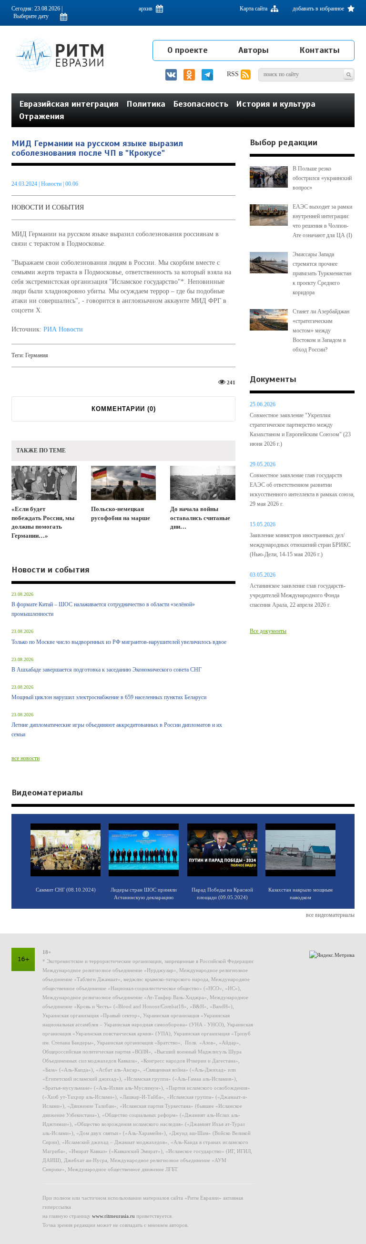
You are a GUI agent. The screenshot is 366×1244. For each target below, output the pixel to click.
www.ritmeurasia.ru (113, 1216)
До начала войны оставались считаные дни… (200, 517)
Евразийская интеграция (69, 104)
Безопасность (200, 104)
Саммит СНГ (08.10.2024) (66, 890)
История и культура (275, 104)
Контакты (319, 50)
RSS (234, 74)
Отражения (41, 116)
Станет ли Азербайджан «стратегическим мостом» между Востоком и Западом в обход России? (321, 330)
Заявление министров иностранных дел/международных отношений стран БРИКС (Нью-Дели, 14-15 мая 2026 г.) (300, 545)
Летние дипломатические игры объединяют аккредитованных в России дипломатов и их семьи (116, 730)
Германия (36, 355)
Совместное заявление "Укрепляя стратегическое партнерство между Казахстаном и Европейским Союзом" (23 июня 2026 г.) (300, 429)
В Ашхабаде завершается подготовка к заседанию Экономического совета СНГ (106, 669)
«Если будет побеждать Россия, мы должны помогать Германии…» (42, 522)
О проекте (187, 50)
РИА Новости (63, 329)
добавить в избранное (319, 8)
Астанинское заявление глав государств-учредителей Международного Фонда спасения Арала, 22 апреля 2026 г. (298, 595)
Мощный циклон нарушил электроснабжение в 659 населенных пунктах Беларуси (108, 697)
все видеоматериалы (330, 915)
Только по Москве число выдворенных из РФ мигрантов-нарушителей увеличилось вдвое (118, 642)
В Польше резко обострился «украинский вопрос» (322, 178)
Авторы (253, 50)
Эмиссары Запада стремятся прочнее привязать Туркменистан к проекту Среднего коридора (322, 273)
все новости (25, 758)
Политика (145, 104)
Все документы (268, 631)
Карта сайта (254, 8)
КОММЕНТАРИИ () (124, 408)
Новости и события (47, 207)
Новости (52, 184)
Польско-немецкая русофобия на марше (120, 513)
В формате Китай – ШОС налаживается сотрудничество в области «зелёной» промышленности (103, 609)
